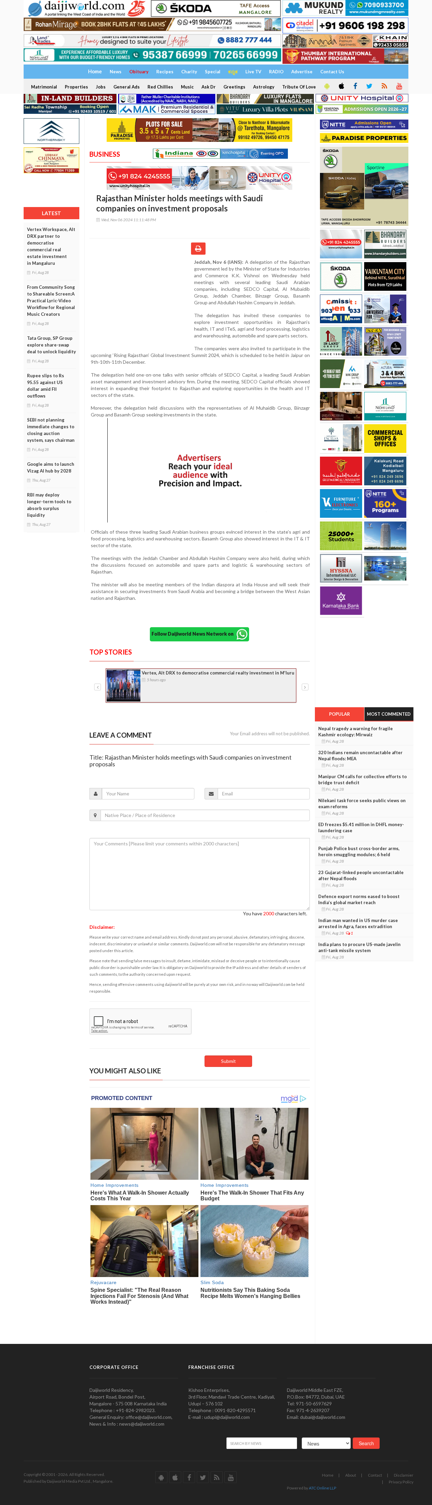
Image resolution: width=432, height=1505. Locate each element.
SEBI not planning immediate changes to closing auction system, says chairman (51, 430)
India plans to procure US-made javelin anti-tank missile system (359, 947)
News (116, 71)
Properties (76, 87)
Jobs (101, 87)
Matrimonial (44, 87)
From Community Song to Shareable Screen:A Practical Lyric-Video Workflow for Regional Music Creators (51, 300)
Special (212, 71)
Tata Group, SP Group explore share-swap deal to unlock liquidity (51, 344)
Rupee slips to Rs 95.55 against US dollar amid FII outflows (45, 386)
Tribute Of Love (299, 87)
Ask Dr (208, 87)
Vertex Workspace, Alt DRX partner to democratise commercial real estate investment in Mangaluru (51, 246)
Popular (339, 714)
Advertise (302, 71)
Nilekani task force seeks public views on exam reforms (362, 803)
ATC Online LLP (322, 1487)
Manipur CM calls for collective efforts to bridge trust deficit (362, 779)
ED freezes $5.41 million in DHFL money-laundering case (361, 827)
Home (327, 1475)
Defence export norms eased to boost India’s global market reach (359, 899)
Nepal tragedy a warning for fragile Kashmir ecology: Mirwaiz (355, 731)
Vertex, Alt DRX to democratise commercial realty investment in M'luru (218, 672)
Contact (375, 1475)
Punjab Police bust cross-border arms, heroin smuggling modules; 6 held (359, 851)
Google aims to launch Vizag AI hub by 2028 (50, 467)
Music (187, 87)
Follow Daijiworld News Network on (194, 634)
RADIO (276, 71)
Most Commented (389, 714)
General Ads (126, 87)
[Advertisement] (141, 302)
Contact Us (332, 71)
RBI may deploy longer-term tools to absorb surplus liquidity (49, 505)
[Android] (326, 86)
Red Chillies (160, 87)
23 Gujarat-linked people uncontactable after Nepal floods (361, 875)
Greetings (234, 87)
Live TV (253, 71)
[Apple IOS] (341, 86)
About (350, 1475)
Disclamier (403, 1475)
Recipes (164, 71)
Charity (189, 71)
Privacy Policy (401, 1481)
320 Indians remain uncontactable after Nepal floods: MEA (360, 755)
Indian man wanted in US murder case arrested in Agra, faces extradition (358, 923)
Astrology (263, 87)
